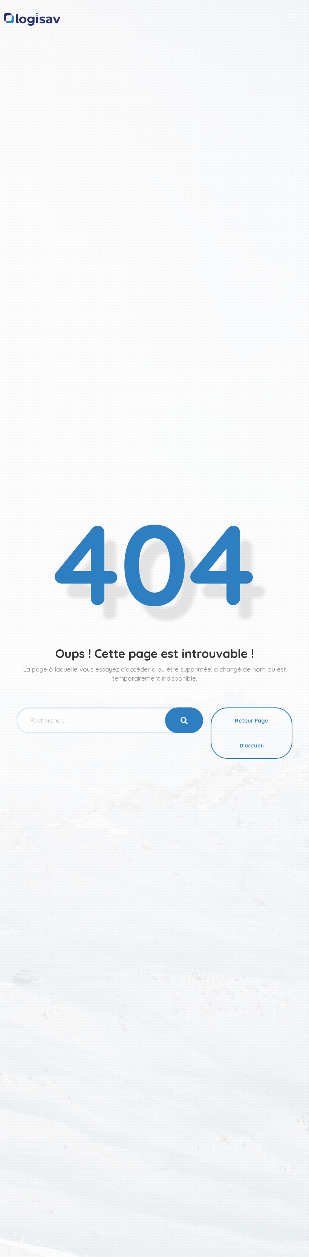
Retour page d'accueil (251, 733)
